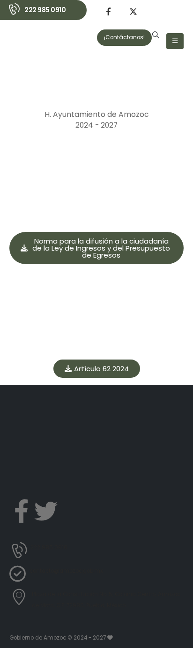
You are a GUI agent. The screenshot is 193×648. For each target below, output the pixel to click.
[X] (133, 11)
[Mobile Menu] (175, 41)
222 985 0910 (45, 9)
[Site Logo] (34, 51)
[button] (156, 35)
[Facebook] (108, 11)
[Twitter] (46, 511)
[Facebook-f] (21, 511)
